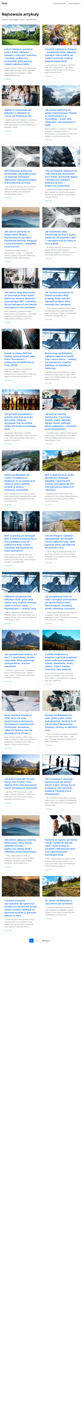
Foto (4, 3)
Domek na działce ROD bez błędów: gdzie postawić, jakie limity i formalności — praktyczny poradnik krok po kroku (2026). (19, 359)
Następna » (46, 941)
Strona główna (74, 3)
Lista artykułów (59, 3)
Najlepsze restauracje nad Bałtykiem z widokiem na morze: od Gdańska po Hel (17, 113)
